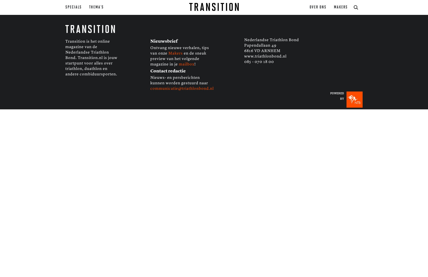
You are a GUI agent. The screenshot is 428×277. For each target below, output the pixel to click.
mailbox (186, 64)
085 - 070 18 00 (259, 62)
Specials (73, 7)
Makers (341, 7)
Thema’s (96, 7)
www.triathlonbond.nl (265, 57)
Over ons (318, 7)
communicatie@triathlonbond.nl (182, 89)
